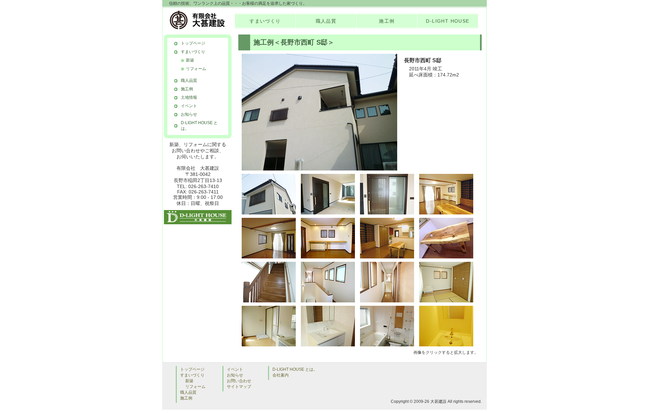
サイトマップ (239, 386)
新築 (190, 60)
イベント (189, 106)
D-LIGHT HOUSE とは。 (199, 125)
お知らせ (189, 114)
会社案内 (280, 375)
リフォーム (196, 68)
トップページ (193, 43)
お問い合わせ (239, 380)
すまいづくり (265, 21)
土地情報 (189, 97)
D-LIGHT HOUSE (447, 21)
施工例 (386, 21)
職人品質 (326, 21)
